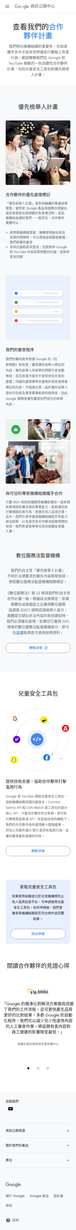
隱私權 (58, 1196)
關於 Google (15, 1196)
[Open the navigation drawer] (7, 6)
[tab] (28, 1068)
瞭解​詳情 (38, 851)
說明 (15, 1220)
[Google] (13, 1185)
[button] (38, 1130)
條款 (9, 1206)
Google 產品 (39, 1196)
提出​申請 (38, 934)
